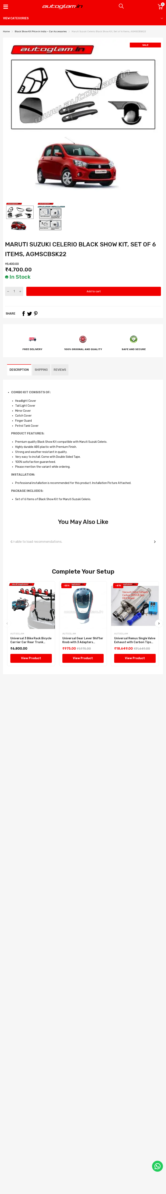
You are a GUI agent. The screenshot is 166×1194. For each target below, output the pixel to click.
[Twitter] (29, 313)
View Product (31, 658)
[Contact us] (157, 1166)
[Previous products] (11, 542)
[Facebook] (23, 313)
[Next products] (155, 542)
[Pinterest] (35, 313)
